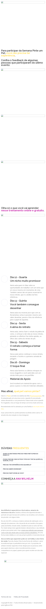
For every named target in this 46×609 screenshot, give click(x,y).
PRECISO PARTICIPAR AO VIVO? (13, 473)
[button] (23, 454)
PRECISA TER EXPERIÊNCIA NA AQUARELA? (17, 465)
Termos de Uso (6, 597)
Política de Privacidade (21, 597)
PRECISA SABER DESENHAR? (12, 469)
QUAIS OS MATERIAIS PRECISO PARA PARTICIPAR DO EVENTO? (20, 454)
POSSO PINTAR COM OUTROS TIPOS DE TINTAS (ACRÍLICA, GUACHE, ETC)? (23, 460)
